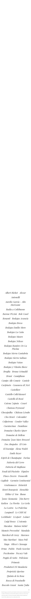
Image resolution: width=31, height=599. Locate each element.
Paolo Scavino (23, 548)
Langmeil (9, 512)
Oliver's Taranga (19, 544)
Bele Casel (23, 313)
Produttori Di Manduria (15, 566)
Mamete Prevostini (10, 530)
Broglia (6, 371)
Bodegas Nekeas (15, 341)
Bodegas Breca (15, 323)
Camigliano (19, 376)
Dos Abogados (11, 444)
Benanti (6, 318)
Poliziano (23, 557)
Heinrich (22, 485)
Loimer (26, 516)
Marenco (25, 535)
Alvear (22, 292)
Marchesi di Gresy (10, 535)
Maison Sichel (20, 526)
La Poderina (21, 507)
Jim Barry (24, 498)
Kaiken (4, 503)
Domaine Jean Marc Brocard (16, 439)
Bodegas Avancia (20, 318)
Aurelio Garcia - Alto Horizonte (15, 303)
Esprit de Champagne (11, 457)
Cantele (25, 380)
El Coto (22, 444)
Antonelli (15, 297)
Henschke (24, 489)
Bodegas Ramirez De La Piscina (15, 347)
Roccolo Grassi (9, 585)
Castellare (15, 389)
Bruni (9, 376)
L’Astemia (22, 521)
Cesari (24, 403)
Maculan (8, 526)
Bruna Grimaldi (20, 371)
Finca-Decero (9, 476)
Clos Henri (10, 416)
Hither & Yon (11, 494)
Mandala (25, 530)
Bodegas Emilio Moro (15, 327)
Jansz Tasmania (9, 498)
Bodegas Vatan (15, 362)
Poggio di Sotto (10, 557)
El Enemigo (8, 448)
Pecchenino (8, 553)
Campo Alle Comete (11, 380)
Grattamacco (10, 485)
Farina (26, 457)
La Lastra (8, 507)
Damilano (22, 426)
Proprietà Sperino (15, 571)
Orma (4, 548)
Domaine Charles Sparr (15, 430)
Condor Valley (21, 421)
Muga (6, 544)
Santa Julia (23, 585)
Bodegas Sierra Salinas (16, 357)
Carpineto (6, 385)
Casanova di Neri (21, 385)
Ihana (23, 494)
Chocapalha (7, 412)
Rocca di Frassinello (15, 580)
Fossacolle (23, 476)
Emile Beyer (15, 453)
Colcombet (21, 416)
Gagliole (5, 480)
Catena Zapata (11, 403)
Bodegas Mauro (15, 336)
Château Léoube (22, 412)
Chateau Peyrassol (15, 407)
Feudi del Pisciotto (11, 471)
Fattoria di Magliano (16, 466)
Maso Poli (23, 539)
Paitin (11, 548)
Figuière (25, 471)
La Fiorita (15, 503)
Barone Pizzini (10, 313)
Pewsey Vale (22, 553)
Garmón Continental (20, 480)
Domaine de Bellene (15, 435)
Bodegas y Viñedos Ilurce (15, 366)
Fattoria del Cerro (15, 462)
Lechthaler (6, 516)
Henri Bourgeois (10, 489)
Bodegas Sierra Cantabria (15, 353)
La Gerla (25, 503)
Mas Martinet (9, 539)
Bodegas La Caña (15, 332)
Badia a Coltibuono (15, 309)
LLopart (17, 516)
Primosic (15, 562)
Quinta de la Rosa (15, 575)
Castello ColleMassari (15, 394)
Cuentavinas (10, 426)
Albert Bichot (11, 292)
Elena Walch (22, 448)
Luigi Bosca (10, 521)
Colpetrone (8, 421)
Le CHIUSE (20, 512)
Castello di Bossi (15, 398)
